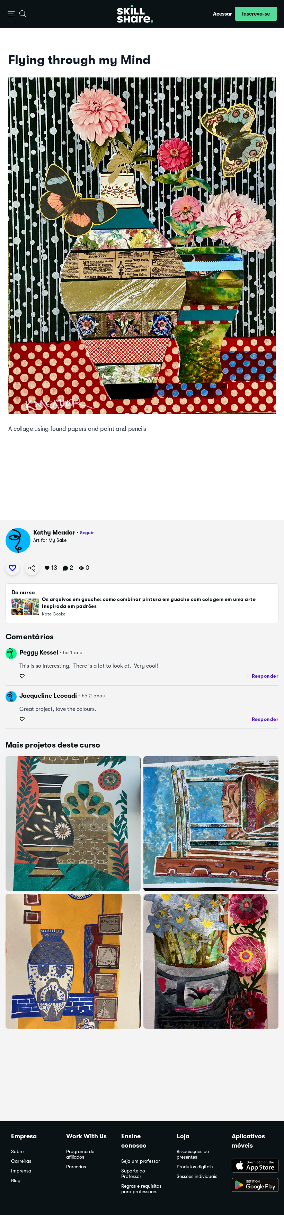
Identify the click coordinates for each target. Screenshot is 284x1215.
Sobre (17, 1151)
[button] (11, 14)
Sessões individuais (197, 1176)
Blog (15, 1180)
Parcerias (76, 1166)
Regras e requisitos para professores (141, 1189)
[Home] (135, 14)
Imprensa (21, 1171)
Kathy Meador (54, 532)
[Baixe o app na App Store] (252, 1166)
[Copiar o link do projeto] (32, 568)
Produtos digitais (195, 1166)
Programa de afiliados (80, 1154)
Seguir (87, 532)
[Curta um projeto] (12, 568)
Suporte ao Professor (133, 1173)
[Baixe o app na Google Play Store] (252, 1185)
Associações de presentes (193, 1154)
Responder (265, 676)
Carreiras (21, 1161)
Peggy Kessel (38, 652)
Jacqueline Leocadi (48, 695)
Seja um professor (140, 1161)
